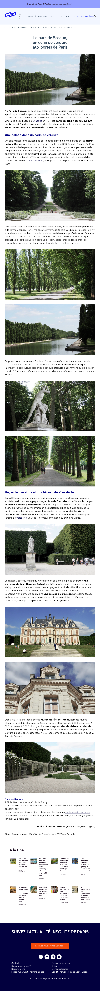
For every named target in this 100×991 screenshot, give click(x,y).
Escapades (63, 874)
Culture (84, 903)
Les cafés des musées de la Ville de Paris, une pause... (23, 863)
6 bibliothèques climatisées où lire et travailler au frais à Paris (85, 893)
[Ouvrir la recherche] (95, 16)
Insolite (60, 16)
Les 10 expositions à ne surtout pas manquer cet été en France (64, 893)
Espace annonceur (61, 963)
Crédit (55, 966)
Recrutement (18, 969)
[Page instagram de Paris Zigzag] (47, 956)
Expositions (64, 903)
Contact (15, 963)
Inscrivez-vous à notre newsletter (50, 946)
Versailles (21, 517)
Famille (68, 16)
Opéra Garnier (35, 160)
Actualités (32, 16)
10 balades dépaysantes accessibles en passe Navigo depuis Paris (23, 894)
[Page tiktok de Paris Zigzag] (53, 956)
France (42, 878)
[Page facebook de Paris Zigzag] (40, 956)
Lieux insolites (22, 870)
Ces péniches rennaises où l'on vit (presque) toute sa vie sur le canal (85, 865)
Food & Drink (43, 16)
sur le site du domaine (77, 812)
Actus (83, 874)
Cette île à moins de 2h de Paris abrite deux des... (43, 891)
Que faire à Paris (87, 16)
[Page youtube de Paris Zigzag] (59, 956)
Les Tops (76, 16)
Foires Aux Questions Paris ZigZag (27, 972)
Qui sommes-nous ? (21, 966)
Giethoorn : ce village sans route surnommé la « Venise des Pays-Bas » (64, 865)
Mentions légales (60, 969)
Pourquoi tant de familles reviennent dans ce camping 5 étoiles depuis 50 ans (43, 867)
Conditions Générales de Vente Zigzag (70, 972)
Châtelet (37, 121)
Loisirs (51, 16)
